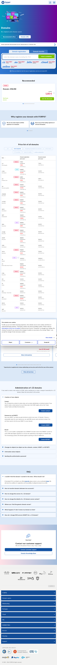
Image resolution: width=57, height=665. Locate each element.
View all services (28, 372)
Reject (10, 342)
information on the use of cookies (11, 328)
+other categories (39, 152)
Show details (49, 337)
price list (27, 481)
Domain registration (5, 44)
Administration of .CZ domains (27, 44)
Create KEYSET (45, 439)
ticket (47, 481)
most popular (17, 148)
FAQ (35, 44)
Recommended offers (9, 37)
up (51, 586)
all (7, 148)
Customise (27, 342)
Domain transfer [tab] (38, 51)
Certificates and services (9, 647)
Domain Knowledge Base (28, 553)
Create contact (45, 411)
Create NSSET (45, 425)
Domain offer (25, 37)
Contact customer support (29, 549)
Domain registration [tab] (19, 51)
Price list (18, 44)
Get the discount (47, 98)
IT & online (17, 152)
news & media (27, 152)
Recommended (13, 44)
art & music (48, 148)
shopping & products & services (33, 148)
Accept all (46, 342)
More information (26, 355)
